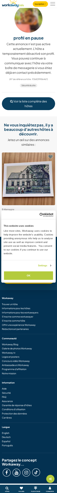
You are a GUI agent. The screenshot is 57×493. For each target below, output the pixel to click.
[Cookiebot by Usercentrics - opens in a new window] (40, 215)
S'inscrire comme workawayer (17, 316)
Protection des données (14, 413)
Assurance (7, 401)
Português (7, 445)
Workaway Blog (10, 344)
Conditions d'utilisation (13, 409)
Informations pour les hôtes (16, 308)
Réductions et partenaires (15, 329)
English (5, 433)
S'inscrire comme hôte (13, 320)
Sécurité (6, 392)
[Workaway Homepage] (13, 3)
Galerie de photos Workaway (17, 348)
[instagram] (26, 473)
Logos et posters (10, 356)
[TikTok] (36, 472)
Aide (4, 388)
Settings (42, 265)
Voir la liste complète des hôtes (30, 103)
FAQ (4, 396)
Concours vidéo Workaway (16, 361)
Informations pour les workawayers (20, 312)
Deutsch (6, 437)
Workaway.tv (8, 352)
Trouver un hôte (10, 304)
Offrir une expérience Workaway (19, 324)
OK (28, 275)
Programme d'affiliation (14, 369)
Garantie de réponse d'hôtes (17, 405)
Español (6, 441)
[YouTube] (16, 473)
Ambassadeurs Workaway (15, 365)
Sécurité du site (28, 85)
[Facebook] (7, 473)
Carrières (7, 417)
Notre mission (9, 373)
